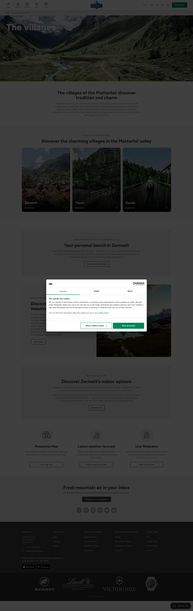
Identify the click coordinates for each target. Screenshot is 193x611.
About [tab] (130, 291)
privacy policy (59, 318)
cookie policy (103, 313)
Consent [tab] (63, 291)
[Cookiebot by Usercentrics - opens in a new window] (134, 283)
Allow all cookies (128, 326)
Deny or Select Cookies (95, 326)
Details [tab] (96, 291)
